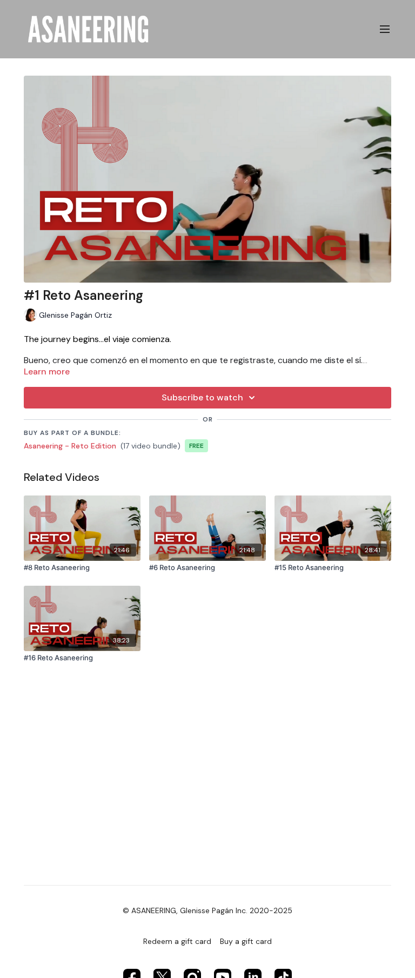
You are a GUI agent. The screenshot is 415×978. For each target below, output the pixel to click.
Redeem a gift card (177, 941)
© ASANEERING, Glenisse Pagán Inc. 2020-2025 (207, 910)
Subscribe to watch (202, 397)
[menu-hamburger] (384, 29)
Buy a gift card (246, 941)
